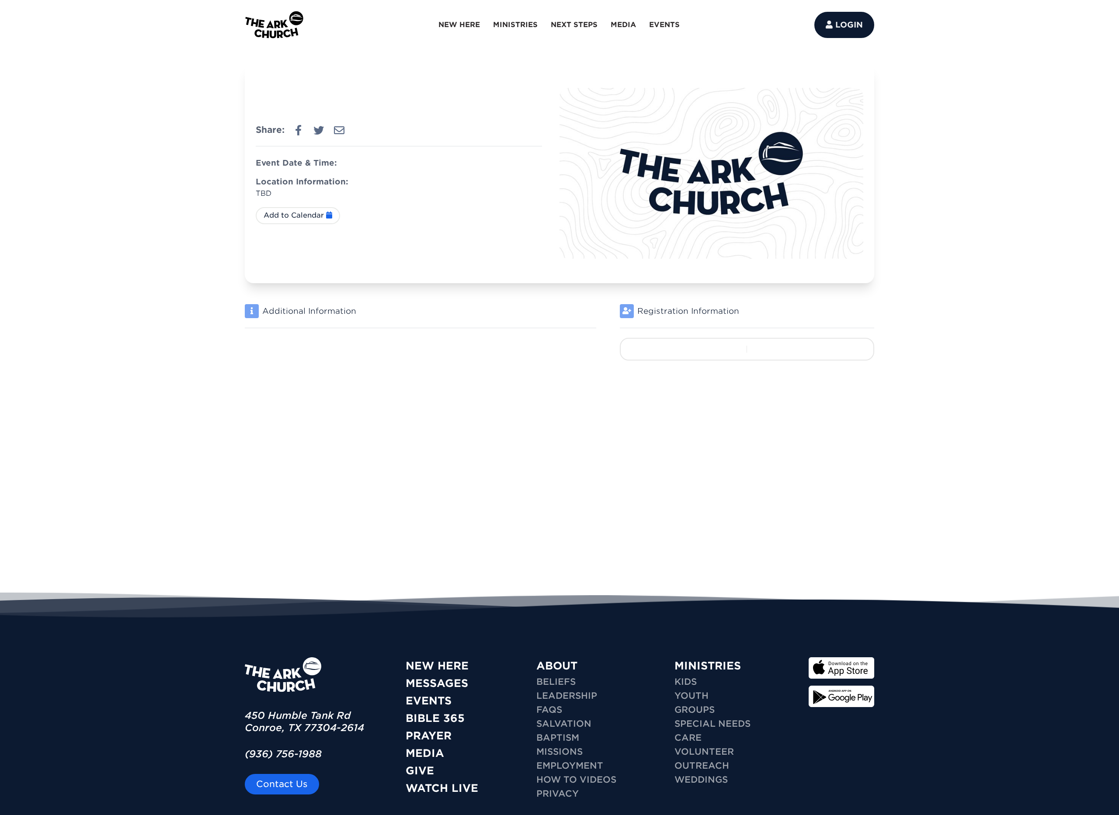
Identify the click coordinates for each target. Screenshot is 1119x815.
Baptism (557, 737)
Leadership (566, 695)
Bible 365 (435, 718)
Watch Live (442, 788)
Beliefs (556, 681)
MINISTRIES (515, 25)
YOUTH (691, 695)
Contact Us (282, 784)
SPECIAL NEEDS (712, 723)
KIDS (685, 681)
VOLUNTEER (704, 751)
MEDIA (623, 25)
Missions (559, 751)
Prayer (429, 735)
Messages (437, 683)
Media (425, 753)
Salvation (563, 723)
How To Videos (576, 779)
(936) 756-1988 (283, 754)
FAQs (549, 709)
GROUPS (694, 709)
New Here (437, 665)
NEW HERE (459, 25)
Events (429, 700)
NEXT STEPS (574, 25)
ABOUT (556, 665)
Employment (569, 765)
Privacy (557, 793)
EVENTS (664, 25)
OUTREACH (701, 765)
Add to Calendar (295, 215)
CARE (688, 737)
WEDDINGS (701, 779)
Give (420, 770)
